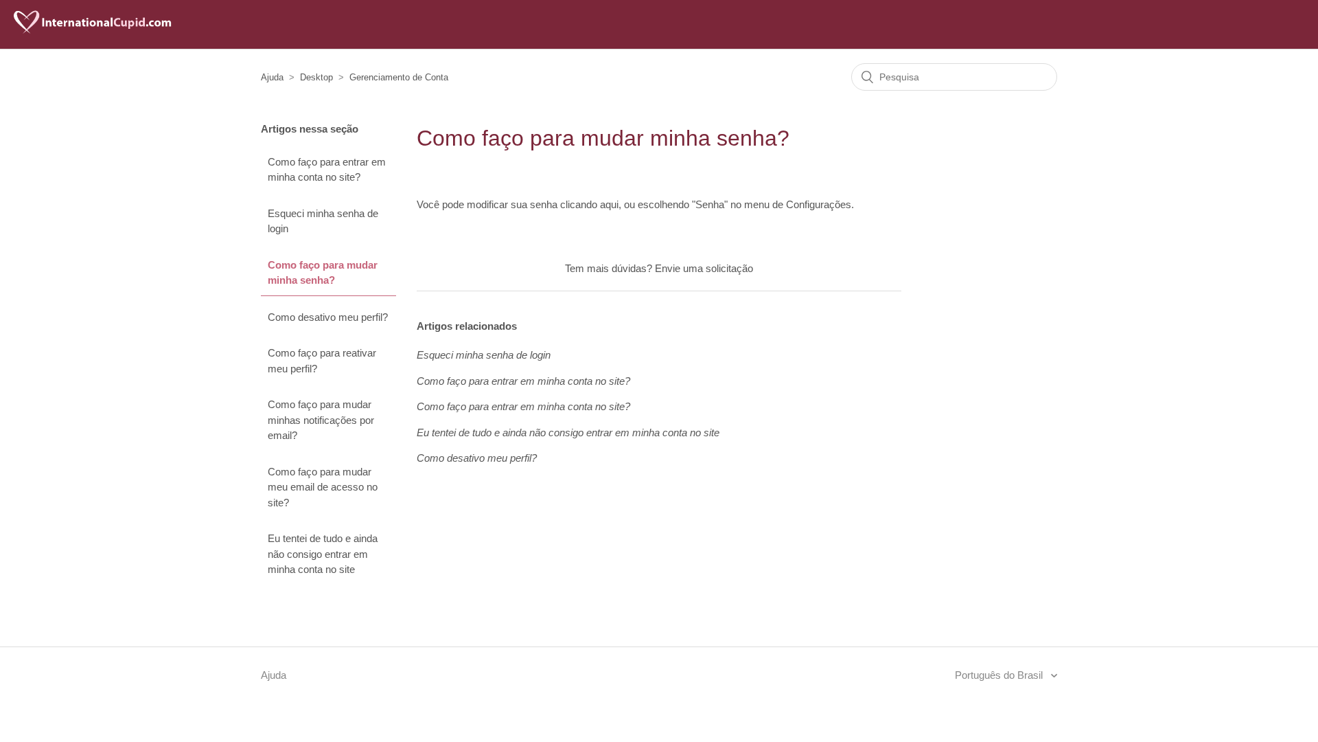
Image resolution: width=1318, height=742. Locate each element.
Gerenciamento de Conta (398, 77)
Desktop (316, 77)
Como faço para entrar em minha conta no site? (327, 169)
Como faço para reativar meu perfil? (322, 360)
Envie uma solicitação (704, 268)
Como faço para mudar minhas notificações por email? (321, 419)
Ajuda (272, 77)
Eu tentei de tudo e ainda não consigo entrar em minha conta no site (323, 553)
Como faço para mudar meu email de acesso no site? (323, 487)
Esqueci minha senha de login (323, 221)
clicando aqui (589, 204)
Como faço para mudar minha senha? (323, 272)
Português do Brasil (1000, 675)
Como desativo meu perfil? (328, 317)
